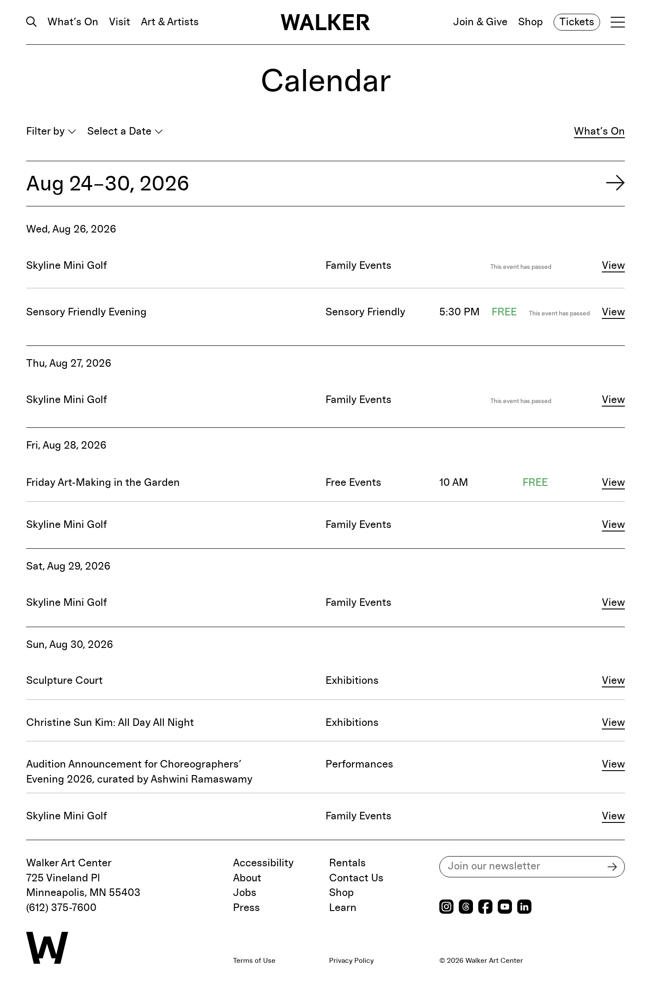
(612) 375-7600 (61, 908)
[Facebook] (485, 908)
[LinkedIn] (524, 908)
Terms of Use (254, 960)
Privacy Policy (351, 960)
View (613, 265)
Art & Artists (170, 22)
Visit (119, 22)
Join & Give (480, 22)
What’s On (72, 22)
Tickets (576, 22)
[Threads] (466, 908)
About (247, 878)
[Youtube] (505, 908)
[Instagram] (446, 908)
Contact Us (356, 878)
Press (246, 908)
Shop (530, 22)
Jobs (244, 893)
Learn (342, 908)
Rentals (347, 863)
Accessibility (263, 863)
